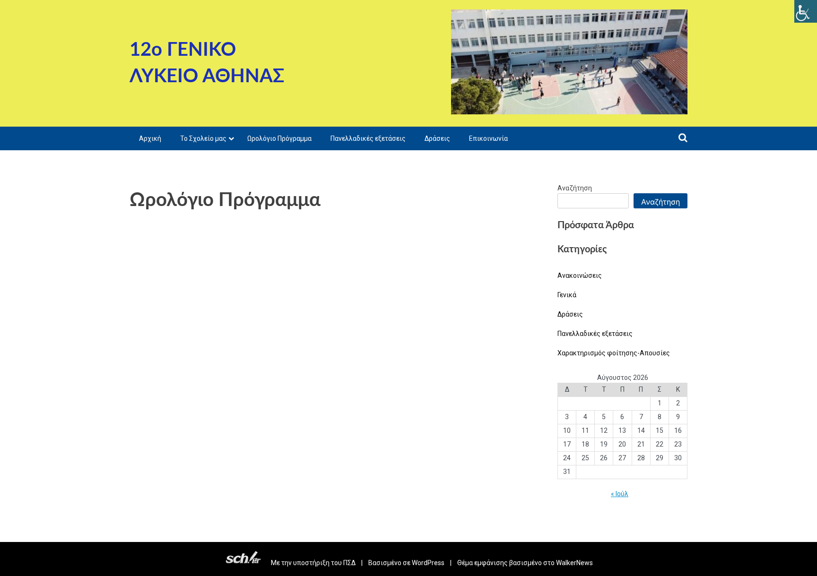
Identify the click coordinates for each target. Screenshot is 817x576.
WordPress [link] (428, 563)
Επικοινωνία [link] (488, 138)
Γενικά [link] (566, 295)
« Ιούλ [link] (619, 494)
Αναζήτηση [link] (660, 201)
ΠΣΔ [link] (349, 563)
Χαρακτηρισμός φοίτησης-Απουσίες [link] (613, 353)
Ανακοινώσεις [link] (579, 275)
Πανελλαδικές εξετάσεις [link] (368, 138)
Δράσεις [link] (437, 138)
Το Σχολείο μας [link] (203, 138)
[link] (805, 11)
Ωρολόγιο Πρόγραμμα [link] (279, 138)
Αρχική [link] (150, 138)
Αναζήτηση (574, 188)
